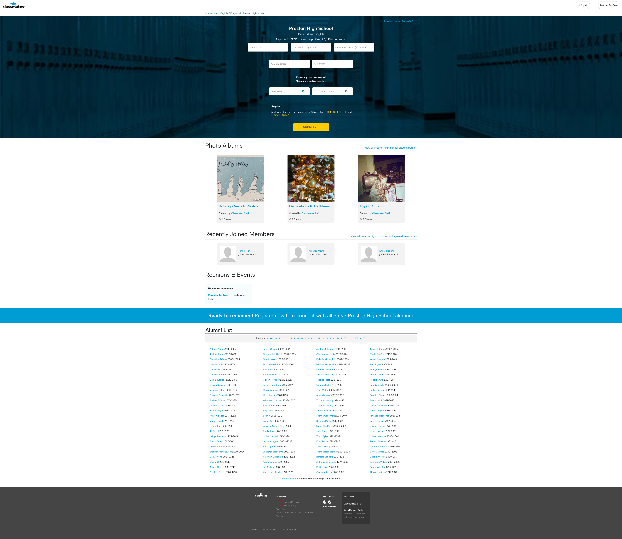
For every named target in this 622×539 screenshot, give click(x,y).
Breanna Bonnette (219, 395)
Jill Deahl (214, 431)
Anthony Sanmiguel (326, 462)
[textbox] (332, 64)
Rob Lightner (269, 446)
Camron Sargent (324, 472)
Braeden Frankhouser (221, 451)
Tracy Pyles (322, 436)
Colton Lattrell (270, 436)
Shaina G (214, 462)
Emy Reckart (323, 441)
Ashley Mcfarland (325, 349)
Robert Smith (377, 374)
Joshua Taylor (377, 410)
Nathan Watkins (378, 436)
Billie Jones (269, 405)
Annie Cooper (217, 415)
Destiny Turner (377, 426)
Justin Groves (270, 349)
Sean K (266, 415)
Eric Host (268, 369)
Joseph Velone (377, 431)
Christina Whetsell (379, 446)
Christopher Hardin (273, 354)
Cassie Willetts (378, 456)
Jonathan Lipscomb (273, 451)
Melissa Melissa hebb (327, 364)
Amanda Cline (217, 405)
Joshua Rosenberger (327, 451)
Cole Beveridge (218, 379)
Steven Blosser (217, 385)
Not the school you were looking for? (396, 21)
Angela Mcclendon (272, 472)
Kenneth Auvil (217, 364)
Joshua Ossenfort (325, 415)
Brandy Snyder (377, 385)
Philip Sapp (322, 467)
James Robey (323, 446)
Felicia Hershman (272, 364)
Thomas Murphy (324, 400)
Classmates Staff (240, 213)
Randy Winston (378, 467)
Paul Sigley (375, 364)
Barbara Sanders (324, 456)
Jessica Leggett (271, 441)
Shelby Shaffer (377, 354)
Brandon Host (270, 374)
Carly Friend (216, 456)
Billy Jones (268, 410)
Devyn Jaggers (270, 390)
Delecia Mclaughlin (326, 359)
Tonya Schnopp (378, 349)
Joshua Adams (217, 354)
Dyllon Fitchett (217, 446)
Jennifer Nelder (324, 410)
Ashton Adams (217, 349)
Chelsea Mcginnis (325, 354)
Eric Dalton (215, 426)
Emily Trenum (386, 250)
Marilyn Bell (215, 369)
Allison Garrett (217, 467)
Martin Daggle (217, 421)
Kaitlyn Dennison (218, 436)
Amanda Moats (316, 250)
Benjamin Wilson (378, 462)
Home (208, 13)
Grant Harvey (270, 359)
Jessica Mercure (325, 374)
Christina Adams (218, 359)
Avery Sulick (376, 400)
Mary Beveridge (218, 374)
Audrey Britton (217, 400)
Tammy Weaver (378, 441)
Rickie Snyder (377, 390)
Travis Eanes (216, 441)
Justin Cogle (216, 410)
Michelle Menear (325, 369)
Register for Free (291, 478)
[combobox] (332, 64)
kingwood (235, 13)
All (271, 338)
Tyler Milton (322, 390)
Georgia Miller (323, 385)
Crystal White (377, 451)
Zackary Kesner (271, 426)
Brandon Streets (378, 395)
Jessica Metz (323, 379)
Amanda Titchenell (379, 415)
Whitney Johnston (272, 400)
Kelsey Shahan (377, 359)
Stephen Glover (218, 472)
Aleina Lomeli (270, 462)
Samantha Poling (325, 426)
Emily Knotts (269, 431)
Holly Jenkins (270, 395)
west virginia (221, 13)
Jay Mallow (268, 467)
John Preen (244, 250)
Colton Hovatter (271, 379)
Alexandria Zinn (378, 472)
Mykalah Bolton (217, 390)
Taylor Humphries (272, 385)
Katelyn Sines (377, 369)
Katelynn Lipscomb (273, 456)
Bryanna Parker (324, 421)
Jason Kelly (269, 421)
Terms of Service (335, 112)
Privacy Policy (280, 115)
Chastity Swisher (378, 405)
